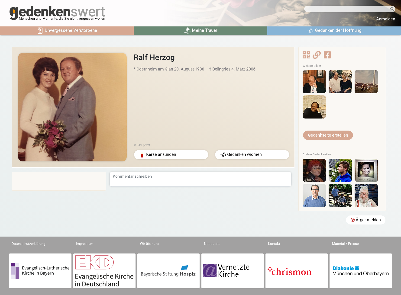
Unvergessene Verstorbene (70, 30)
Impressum (84, 244)
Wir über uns (149, 244)
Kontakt (274, 244)
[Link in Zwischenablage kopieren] (317, 56)
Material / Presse (345, 244)
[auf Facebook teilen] (327, 56)
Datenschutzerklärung (28, 244)
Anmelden (385, 19)
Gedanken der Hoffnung (338, 30)
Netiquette (212, 244)
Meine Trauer (204, 30)
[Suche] (390, 9)
